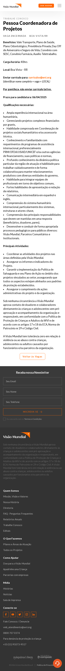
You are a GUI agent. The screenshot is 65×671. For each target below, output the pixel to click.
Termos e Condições (33, 419)
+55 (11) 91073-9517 (14, 644)
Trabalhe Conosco (16, 18)
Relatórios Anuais (12, 519)
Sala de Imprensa (12, 600)
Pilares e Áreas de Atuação (17, 544)
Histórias (8, 588)
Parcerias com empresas (15, 574)
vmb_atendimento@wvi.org (17, 627)
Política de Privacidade (46, 665)
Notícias (7, 594)
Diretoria (8, 507)
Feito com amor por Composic (45, 657)
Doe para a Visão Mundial (16, 563)
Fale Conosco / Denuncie (16, 621)
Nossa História (11, 502)
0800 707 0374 (11, 632)
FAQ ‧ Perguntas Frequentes (18, 513)
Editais (6, 530)
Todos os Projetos (12, 550)
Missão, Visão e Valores (15, 496)
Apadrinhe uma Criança (15, 569)
